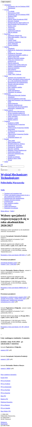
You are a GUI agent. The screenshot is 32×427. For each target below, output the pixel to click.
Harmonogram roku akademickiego (14, 198)
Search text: (4, 166)
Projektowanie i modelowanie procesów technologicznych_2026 (12, 301)
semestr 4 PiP (4, 350)
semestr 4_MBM (5, 368)
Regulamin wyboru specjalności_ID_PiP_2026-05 (15, 327)
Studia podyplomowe (10, 206)
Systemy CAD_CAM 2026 (8, 264)
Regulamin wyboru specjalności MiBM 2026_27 (14, 287)
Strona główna (5, 211)
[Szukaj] (1, 168)
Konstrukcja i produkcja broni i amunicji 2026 (14, 297)
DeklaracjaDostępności (4, 423)
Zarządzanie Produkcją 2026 (9, 262)
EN (2, 164)
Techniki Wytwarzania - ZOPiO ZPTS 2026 (13, 298)
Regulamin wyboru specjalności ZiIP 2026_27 (14, 255)
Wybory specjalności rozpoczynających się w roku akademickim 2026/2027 (17, 195)
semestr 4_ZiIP (5, 359)
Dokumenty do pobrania (11, 208)
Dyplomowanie (8, 201)
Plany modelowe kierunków (9, 374)
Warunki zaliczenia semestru (12, 200)
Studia (3, 190)
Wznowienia (7, 205)
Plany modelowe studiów (11, 203)
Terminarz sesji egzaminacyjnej (13, 193)
